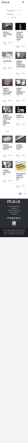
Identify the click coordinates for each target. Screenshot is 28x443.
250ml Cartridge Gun (7, 34)
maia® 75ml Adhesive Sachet (20, 91)
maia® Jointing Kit (6, 172)
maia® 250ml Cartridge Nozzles (7, 91)
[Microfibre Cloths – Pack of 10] (20, 166)
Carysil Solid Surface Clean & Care (19, 35)
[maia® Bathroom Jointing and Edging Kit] (7, 109)
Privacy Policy (21, 233)
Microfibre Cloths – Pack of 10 (21, 176)
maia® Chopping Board (7, 147)
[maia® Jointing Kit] (7, 164)
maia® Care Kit (20, 116)
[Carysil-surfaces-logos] (14, 217)
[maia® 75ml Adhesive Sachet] (20, 82)
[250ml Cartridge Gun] (7, 26)
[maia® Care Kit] (20, 109)
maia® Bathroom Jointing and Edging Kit (7, 119)
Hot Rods (7, 61)
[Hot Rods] (7, 55)
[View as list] (15, 17)
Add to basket (5, 43)
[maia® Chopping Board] (7, 139)
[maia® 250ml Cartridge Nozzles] (7, 82)
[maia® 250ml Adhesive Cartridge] (20, 55)
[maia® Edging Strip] (20, 139)
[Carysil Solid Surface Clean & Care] (20, 26)
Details (10, 42)
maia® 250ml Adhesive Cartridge (20, 64)
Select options (18, 74)
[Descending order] (20, 10)
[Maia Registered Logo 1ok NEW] (6, 1)
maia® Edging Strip (19, 147)
